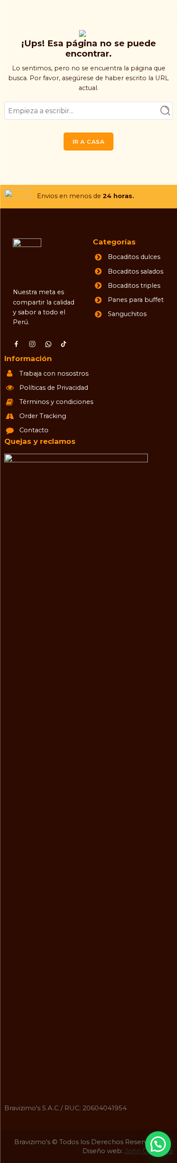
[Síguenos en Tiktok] (64, 344)
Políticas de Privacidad (53, 388)
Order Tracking (42, 416)
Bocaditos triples (134, 285)
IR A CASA (89, 141)
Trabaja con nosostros (53, 373)
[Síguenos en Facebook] (16, 343)
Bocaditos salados (135, 271)
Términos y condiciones (56, 402)
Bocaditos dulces (134, 257)
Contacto (34, 430)
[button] (158, 1144)
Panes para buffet (136, 300)
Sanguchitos (127, 314)
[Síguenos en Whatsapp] (48, 344)
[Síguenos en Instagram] (32, 344)
